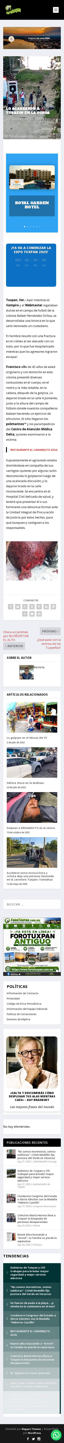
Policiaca (51, 119)
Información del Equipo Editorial (27, 1009)
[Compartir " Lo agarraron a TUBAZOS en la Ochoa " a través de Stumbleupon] (24, 613)
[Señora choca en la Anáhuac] (32, 762)
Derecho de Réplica (18, 1019)
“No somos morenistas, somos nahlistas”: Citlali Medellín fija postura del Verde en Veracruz (36, 1155)
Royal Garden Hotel (32, 205)
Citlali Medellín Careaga (45, 1161)
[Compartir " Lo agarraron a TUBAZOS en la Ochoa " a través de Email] (32, 613)
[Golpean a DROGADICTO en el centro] (32, 807)
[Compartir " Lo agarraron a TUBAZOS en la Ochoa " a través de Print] (39, 613)
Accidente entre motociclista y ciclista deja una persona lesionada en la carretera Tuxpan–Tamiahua (30, 876)
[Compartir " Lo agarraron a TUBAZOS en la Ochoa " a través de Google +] (24, 606)
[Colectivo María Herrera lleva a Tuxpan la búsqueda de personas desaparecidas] (11, 1217)
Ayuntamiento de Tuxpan (33, 1186)
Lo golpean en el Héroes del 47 (27, 737)
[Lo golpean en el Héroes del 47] (32, 717)
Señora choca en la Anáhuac (25, 783)
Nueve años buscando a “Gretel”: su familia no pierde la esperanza (37, 1238)
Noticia (36, 1225)
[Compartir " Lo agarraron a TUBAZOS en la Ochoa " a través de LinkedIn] (46, 606)
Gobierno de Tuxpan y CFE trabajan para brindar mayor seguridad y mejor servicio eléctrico (35, 1175)
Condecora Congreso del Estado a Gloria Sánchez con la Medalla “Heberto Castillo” (37, 1199)
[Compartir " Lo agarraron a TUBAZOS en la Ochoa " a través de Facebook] (10, 606)
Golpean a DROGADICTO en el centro (31, 828)
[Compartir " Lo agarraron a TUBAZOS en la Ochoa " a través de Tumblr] (32, 606)
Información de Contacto (22, 993)
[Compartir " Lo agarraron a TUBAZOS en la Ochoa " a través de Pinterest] (39, 606)
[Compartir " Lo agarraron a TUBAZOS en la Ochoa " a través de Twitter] (17, 606)
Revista (17, 119)
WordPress (34, 1433)
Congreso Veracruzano (44, 1206)
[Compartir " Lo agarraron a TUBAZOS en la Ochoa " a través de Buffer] (53, 606)
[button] (56, 1435)
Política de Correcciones (21, 1014)
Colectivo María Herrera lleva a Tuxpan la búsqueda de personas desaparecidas (36, 1218)
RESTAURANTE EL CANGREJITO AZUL (34, 449)
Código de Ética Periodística (24, 1003)
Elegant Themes (31, 1429)
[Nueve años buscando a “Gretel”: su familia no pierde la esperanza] (11, 1236)
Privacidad (13, 998)
